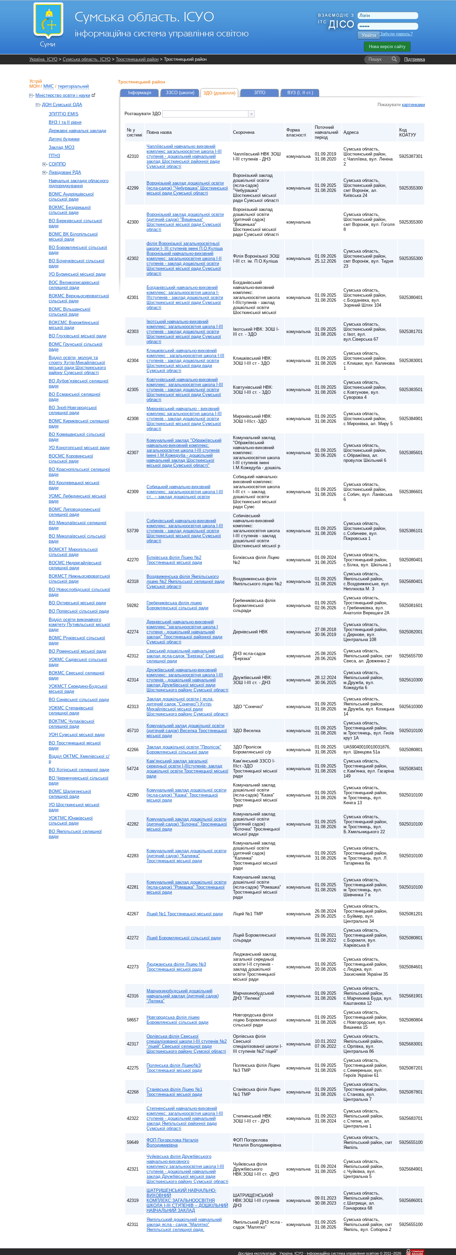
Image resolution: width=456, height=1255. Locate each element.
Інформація (139, 92)
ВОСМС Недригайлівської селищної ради (75, 565)
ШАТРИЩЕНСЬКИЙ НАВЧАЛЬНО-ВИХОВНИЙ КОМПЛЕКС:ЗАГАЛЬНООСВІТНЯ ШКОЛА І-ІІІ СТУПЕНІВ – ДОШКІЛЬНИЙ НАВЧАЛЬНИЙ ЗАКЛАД (187, 1200)
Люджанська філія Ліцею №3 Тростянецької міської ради (176, 967)
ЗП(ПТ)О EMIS (63, 113)
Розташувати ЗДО (143, 113)
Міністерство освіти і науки (62, 95)
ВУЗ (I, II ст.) (300, 92)
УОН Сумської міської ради (76, 734)
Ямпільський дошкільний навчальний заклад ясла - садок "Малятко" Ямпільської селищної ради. (184, 1224)
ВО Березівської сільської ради (75, 223)
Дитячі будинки (64, 138)
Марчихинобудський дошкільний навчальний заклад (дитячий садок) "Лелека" (183, 995)
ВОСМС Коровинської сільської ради (71, 458)
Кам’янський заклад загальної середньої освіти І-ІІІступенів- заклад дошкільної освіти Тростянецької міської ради (187, 768)
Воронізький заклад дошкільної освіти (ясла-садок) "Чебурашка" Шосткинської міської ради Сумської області (187, 188)
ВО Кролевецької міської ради (74, 485)
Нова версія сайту (387, 46)
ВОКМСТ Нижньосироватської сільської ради (79, 579)
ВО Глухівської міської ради (77, 335)
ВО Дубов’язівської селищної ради (78, 383)
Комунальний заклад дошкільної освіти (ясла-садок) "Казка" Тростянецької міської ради (186, 795)
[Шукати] (394, 59)
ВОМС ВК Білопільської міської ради (73, 237)
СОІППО (57, 164)
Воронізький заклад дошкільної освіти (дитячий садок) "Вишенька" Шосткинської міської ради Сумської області (185, 222)
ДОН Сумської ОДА (62, 104)
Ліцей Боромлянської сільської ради (184, 937)
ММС (48, 86)
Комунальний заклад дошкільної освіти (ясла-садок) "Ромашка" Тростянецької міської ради (186, 887)
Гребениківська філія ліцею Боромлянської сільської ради (177, 605)
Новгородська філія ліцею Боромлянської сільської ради (177, 1020)
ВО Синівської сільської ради (79, 699)
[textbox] (205, 114)
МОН (34, 86)
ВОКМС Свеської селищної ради (76, 675)
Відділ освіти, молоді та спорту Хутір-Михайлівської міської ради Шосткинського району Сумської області (77, 365)
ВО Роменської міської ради (77, 651)
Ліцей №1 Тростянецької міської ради (185, 913)
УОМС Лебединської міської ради (77, 499)
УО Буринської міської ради (77, 274)
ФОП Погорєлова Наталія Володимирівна (172, 1143)
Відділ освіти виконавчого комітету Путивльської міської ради (79, 624)
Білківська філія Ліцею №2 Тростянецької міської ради (174, 560)
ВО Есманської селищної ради (74, 397)
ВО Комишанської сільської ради (77, 437)
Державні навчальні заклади (77, 130)
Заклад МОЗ (61, 147)
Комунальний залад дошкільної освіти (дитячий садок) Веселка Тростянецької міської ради (187, 730)
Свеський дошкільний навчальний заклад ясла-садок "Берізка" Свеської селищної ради (185, 655)
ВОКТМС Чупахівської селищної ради (71, 724)
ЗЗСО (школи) (180, 92)
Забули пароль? (396, 33)
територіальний (73, 86)
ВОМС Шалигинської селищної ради (70, 794)
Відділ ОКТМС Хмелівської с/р (79, 759)
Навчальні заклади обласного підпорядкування (78, 183)
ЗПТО (259, 92)
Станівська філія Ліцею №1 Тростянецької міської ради (174, 1092)
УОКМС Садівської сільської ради (78, 662)
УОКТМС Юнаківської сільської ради (71, 821)
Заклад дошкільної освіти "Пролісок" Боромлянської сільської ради (184, 749)
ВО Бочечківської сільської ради (76, 263)
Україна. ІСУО (43, 59)
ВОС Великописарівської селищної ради (74, 285)
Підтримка (414, 59)
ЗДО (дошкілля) (219, 92)
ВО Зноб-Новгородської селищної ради (73, 410)
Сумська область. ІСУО (86, 59)
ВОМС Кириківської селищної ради (79, 423)
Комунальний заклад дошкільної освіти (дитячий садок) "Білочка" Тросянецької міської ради (187, 824)
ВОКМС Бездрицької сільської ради (70, 210)
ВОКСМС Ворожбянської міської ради (74, 325)
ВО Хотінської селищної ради (79, 769)
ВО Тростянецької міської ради (75, 745)
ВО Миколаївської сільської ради (77, 539)
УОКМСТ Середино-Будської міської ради (78, 689)
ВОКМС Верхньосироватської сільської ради (79, 298)
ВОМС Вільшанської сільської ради (69, 312)
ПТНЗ (54, 155)
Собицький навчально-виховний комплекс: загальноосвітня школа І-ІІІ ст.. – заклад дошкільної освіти (185, 491)
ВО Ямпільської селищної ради (75, 834)
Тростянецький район (137, 59)
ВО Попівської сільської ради (79, 611)
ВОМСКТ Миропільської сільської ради (73, 552)
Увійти (369, 35)
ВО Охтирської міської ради (77, 602)
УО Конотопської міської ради (79, 447)
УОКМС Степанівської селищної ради (71, 710)
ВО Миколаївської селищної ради (77, 525)
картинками (413, 104)
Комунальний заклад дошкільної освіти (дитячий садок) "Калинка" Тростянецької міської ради (186, 855)
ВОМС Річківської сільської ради (77, 640)
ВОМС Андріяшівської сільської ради (71, 197)
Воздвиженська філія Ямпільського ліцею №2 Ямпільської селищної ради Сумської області (185, 581)
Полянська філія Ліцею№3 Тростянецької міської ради (174, 1068)
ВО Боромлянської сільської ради (78, 250)
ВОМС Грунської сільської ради (75, 347)
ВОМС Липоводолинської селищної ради (74, 512)
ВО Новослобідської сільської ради (79, 592)
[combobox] (208, 113)
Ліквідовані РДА (65, 172)
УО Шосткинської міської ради (74, 807)
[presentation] (251, 114)
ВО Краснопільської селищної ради (79, 472)
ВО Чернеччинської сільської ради (78, 780)
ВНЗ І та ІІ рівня (65, 122)
